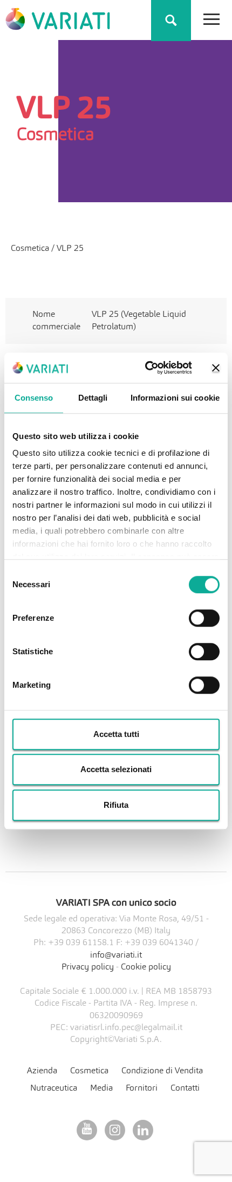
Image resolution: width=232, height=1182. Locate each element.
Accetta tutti (116, 734)
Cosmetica (31, 248)
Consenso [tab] (34, 397)
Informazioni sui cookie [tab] (175, 397)
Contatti (185, 1088)
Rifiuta (116, 804)
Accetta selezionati (116, 769)
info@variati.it (116, 955)
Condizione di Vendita (162, 1071)
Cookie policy (146, 967)
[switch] (204, 618)
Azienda (42, 1071)
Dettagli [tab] (93, 397)
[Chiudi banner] (216, 367)
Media (101, 1088)
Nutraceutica (53, 1088)
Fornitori (142, 1088)
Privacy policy (88, 967)
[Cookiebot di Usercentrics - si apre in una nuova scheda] (146, 368)
